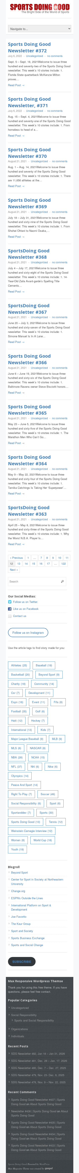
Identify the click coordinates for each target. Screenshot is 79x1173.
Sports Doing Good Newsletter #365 (29, 409)
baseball (44, 665)
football (19, 711)
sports (46, 813)
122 (63, 563)
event (38, 702)
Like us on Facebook (26, 609)
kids (45, 730)
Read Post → (16, 85)
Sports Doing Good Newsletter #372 (29, 47)
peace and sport (24, 785)
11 (67, 558)
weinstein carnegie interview (31, 831)
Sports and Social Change (27, 945)
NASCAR (38, 748)
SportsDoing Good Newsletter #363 (29, 510)
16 (40, 563)
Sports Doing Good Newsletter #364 (29, 460)
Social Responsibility (26, 803)
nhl (35, 766)
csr (15, 693)
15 (33, 563)
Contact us (19, 616)
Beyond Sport (49, 674)
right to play (21, 794)
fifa (58, 702)
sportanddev (21, 813)
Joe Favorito (18, 917)
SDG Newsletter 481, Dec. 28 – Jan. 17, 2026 (39, 1061)
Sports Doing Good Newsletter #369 (29, 203)
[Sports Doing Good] (39, 13)
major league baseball (27, 739)
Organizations (19, 1029)
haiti (16, 720)
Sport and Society (22, 931)
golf (40, 711)
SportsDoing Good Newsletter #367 (29, 308)
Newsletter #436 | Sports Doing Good (33, 1111)
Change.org (18, 891)
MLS (16, 748)
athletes (19, 665)
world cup (42, 840)
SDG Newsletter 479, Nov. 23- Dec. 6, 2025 (37, 1075)
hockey (38, 720)
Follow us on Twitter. (25, 602)
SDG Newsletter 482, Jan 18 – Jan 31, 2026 (38, 1054)
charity (18, 684)
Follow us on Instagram (28, 632)
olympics (19, 776)
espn (17, 702)
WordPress (44, 1164)
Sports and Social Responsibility (34, 1020)
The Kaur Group (21, 924)
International (21, 730)
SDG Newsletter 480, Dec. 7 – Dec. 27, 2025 (38, 1068)
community (44, 684)
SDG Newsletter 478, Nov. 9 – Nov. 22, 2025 (38, 1082)
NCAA (38, 757)
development (39, 693)
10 (59, 558)
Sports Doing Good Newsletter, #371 (29, 102)
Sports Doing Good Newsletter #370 (29, 152)
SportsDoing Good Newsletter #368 (29, 253)
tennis (56, 822)
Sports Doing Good (25, 822)
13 (18, 563)
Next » (14, 570)
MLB (57, 739)
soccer (48, 794)
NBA (17, 757)
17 (48, 563)
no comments (55, 56)
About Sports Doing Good (45, 1104)
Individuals (17, 1036)
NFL (16, 766)
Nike (53, 766)
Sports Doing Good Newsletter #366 (29, 359)
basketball (20, 674)
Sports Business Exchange (27, 938)
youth (17, 849)
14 (26, 563)
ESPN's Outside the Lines (27, 898)
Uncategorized (34, 56)
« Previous (16, 558)
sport (55, 803)
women (18, 840)
